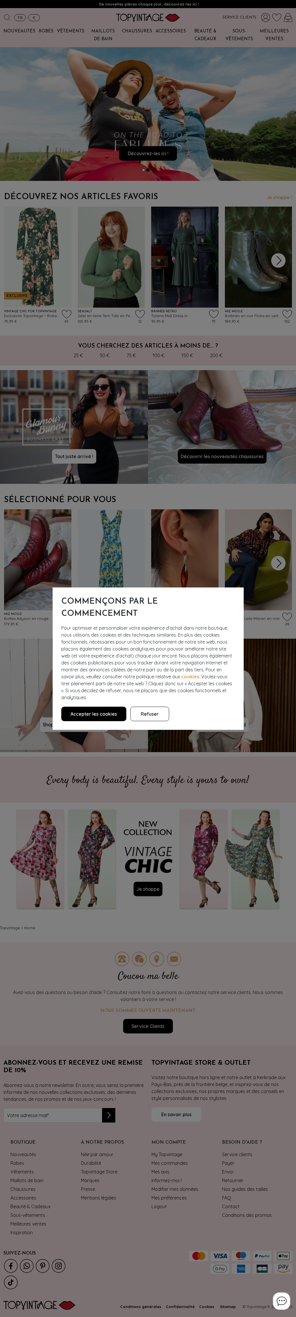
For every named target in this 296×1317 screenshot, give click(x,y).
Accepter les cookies (94, 714)
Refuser (150, 714)
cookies (190, 676)
